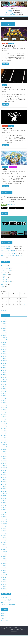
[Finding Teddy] (14, 110)
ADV (10, 132)
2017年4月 (3, 537)
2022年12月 (4, 405)
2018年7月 (3, 502)
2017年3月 (3, 540)
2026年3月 (3, 330)
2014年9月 (3, 584)
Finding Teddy (7, 128)
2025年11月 (4, 340)
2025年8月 (3, 347)
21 (24, 301)
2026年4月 (3, 328)
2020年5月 (3, 456)
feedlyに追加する (11, 204)
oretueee (14, 48)
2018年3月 (3, 512)
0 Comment (20, 48)
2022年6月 (3, 414)
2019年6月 (3, 477)
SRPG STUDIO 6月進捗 (10, 15)
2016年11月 (4, 549)
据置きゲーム (6, 274)
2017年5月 (3, 535)
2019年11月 (4, 468)
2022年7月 (3, 412)
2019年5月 (3, 479)
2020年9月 (3, 451)
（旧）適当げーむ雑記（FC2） (8, 604)
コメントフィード (5, 618)
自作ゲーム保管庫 (5, 602)
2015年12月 (4, 575)
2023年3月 (3, 398)
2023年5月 (3, 393)
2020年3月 (3, 461)
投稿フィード (4, 615)
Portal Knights (9, 46)
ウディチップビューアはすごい (8, 250)
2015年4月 (3, 582)
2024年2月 (3, 374)
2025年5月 (3, 351)
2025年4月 (3, 354)
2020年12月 (4, 444)
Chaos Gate (4, 597)
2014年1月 (3, 589)
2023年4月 (3, 395)
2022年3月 (3, 419)
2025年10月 (4, 342)
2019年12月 (4, 465)
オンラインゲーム (13, 167)
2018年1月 (3, 516)
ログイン (3, 613)
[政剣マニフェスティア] (14, 151)
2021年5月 (3, 435)
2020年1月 (3, 463)
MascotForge (10, 13)
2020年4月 (3, 458)
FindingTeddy (5, 132)
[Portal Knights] (14, 28)
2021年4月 (3, 437)
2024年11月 (4, 361)
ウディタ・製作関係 (6, 268)
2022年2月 (3, 421)
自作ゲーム (3, 265)
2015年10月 (4, 577)
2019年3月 (3, 484)
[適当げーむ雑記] (3, 18)
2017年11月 (4, 521)
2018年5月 (3, 507)
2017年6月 (3, 533)
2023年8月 (3, 386)
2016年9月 (3, 554)
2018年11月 (4, 493)
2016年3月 (3, 568)
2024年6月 (3, 368)
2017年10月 (4, 523)
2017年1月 (3, 544)
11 (13, 298)
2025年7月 (3, 349)
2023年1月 (3, 402)
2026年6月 (3, 323)
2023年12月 (4, 379)
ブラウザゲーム (15, 173)
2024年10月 (4, 363)
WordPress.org (4, 620)
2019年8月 (3, 472)
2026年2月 (3, 333)
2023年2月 (3, 400)
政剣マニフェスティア (10, 169)
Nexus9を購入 (7, 87)
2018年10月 (4, 495)
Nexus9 (4, 91)
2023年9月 (3, 384)
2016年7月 (3, 558)
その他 (4, 85)
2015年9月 (3, 579)
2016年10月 (4, 551)
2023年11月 (4, 381)
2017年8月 (3, 528)
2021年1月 (3, 442)
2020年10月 (4, 449)
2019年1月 (3, 488)
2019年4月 (3, 482)
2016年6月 (3, 561)
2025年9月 (3, 344)
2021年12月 (4, 423)
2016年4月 (3, 565)
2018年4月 (3, 509)
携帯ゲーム (5, 277)
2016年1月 (3, 572)
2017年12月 (4, 519)
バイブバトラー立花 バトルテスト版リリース (12, 255)
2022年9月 (3, 409)
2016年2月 (3, 570)
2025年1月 (3, 358)
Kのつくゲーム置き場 (6, 600)
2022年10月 (4, 407)
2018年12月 (4, 491)
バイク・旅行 (4, 284)
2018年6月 (3, 505)
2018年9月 (3, 498)
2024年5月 (3, 370)
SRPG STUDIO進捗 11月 (7, 246)
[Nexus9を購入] (14, 70)
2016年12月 (4, 547)
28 (24, 304)
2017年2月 (3, 542)
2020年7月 (3, 454)
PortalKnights (5, 50)
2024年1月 (3, 377)
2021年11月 (4, 426)
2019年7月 (3, 475)
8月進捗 (10, 11)
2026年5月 (3, 326)
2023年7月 (3, 388)
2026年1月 (3, 335)
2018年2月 (3, 514)
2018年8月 (3, 500)
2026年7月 (3, 321)
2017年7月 (3, 530)
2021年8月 (3, 430)
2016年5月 (3, 563)
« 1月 (2, 310)
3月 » (6, 310)
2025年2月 (3, 356)
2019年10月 (4, 470)
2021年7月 (3, 433)
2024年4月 (3, 372)
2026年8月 (3, 319)
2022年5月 (3, 416)
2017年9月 (3, 526)
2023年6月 (3, 391)
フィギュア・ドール (6, 270)
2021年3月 (3, 440)
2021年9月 (3, 428)
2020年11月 (4, 447)
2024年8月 (3, 365)
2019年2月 (3, 486)
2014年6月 (3, 586)
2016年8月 (3, 556)
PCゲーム (5, 43)
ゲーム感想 (11, 43)
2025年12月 (4, 337)
